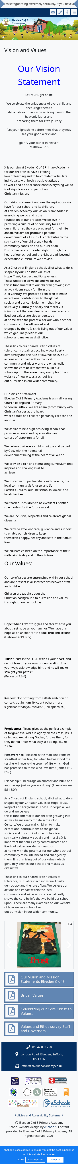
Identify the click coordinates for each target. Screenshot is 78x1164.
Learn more (48, 1154)
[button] (8, 945)
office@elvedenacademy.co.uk (42, 1066)
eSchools (50, 1127)
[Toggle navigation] (73, 12)
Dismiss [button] (20, 1159)
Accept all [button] (55, 1159)
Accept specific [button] (35, 1159)
